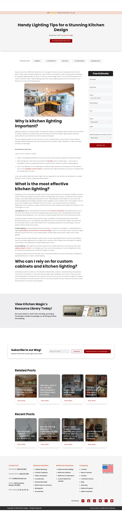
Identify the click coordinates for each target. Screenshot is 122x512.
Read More (21, 401)
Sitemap (112, 508)
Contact (84, 469)
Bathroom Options (64, 472)
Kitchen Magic (68, 35)
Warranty (84, 485)
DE (20, 489)
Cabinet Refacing (41, 469)
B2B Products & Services (43, 485)
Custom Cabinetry (41, 472)
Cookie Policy (104, 508)
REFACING (65, 61)
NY (25, 489)
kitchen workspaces (57, 211)
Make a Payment (86, 491)
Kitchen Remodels (41, 482)
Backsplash (39, 488)
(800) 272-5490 (21, 469)
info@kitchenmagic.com (19, 478)
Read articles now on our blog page (97, 351)
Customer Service (87, 479)
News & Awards (86, 472)
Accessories (39, 491)
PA (27, 489)
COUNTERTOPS (51, 61)
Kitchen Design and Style (61, 41)
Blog (82, 482)
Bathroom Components (66, 476)
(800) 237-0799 (24, 474)
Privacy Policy (94, 508)
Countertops (39, 479)
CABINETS (37, 61)
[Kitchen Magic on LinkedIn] (94, 500)
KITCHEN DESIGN (79, 61)
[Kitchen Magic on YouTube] (100, 500)
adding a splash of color (22, 248)
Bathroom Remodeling (65, 469)
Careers (84, 476)
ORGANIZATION (95, 61)
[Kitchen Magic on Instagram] (111, 500)
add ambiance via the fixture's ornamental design (35, 230)
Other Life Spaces (41, 476)
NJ (23, 489)
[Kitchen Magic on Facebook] (89, 500)
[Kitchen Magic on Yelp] (106, 500)
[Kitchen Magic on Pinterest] (83, 500)
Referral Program (87, 488)
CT (18, 489)
